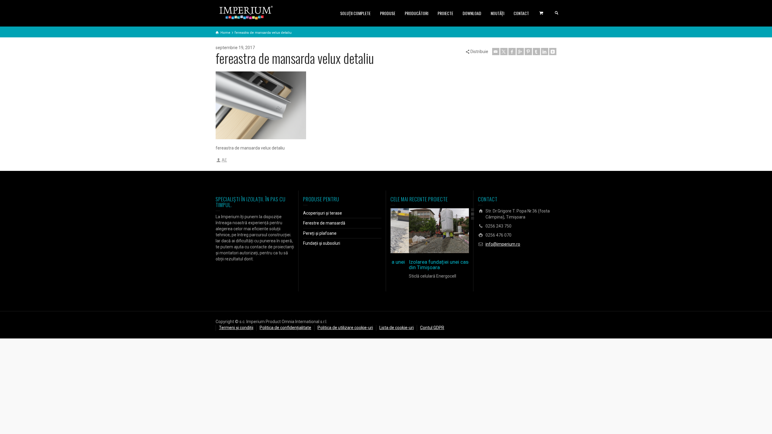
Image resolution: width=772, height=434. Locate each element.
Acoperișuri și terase (322, 213)
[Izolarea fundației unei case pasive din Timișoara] (438, 230)
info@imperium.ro (503, 244)
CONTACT (521, 13)
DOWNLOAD (472, 13)
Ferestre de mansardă (324, 223)
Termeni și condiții (236, 327)
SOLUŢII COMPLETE (355, 13)
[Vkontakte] (552, 51)
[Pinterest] (528, 51)
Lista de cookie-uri (396, 327)
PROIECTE (445, 13)
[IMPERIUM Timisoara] (246, 12)
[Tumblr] (536, 51)
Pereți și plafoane (320, 233)
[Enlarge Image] (421, 230)
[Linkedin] (544, 51)
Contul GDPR (432, 327)
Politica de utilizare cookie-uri (345, 327)
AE (224, 160)
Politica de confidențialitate (285, 327)
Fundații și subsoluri (321, 243)
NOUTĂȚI (497, 13)
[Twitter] (504, 51)
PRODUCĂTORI (416, 13)
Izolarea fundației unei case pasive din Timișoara (430, 265)
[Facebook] (512, 51)
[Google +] (520, 51)
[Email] (495, 51)
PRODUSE (387, 13)
